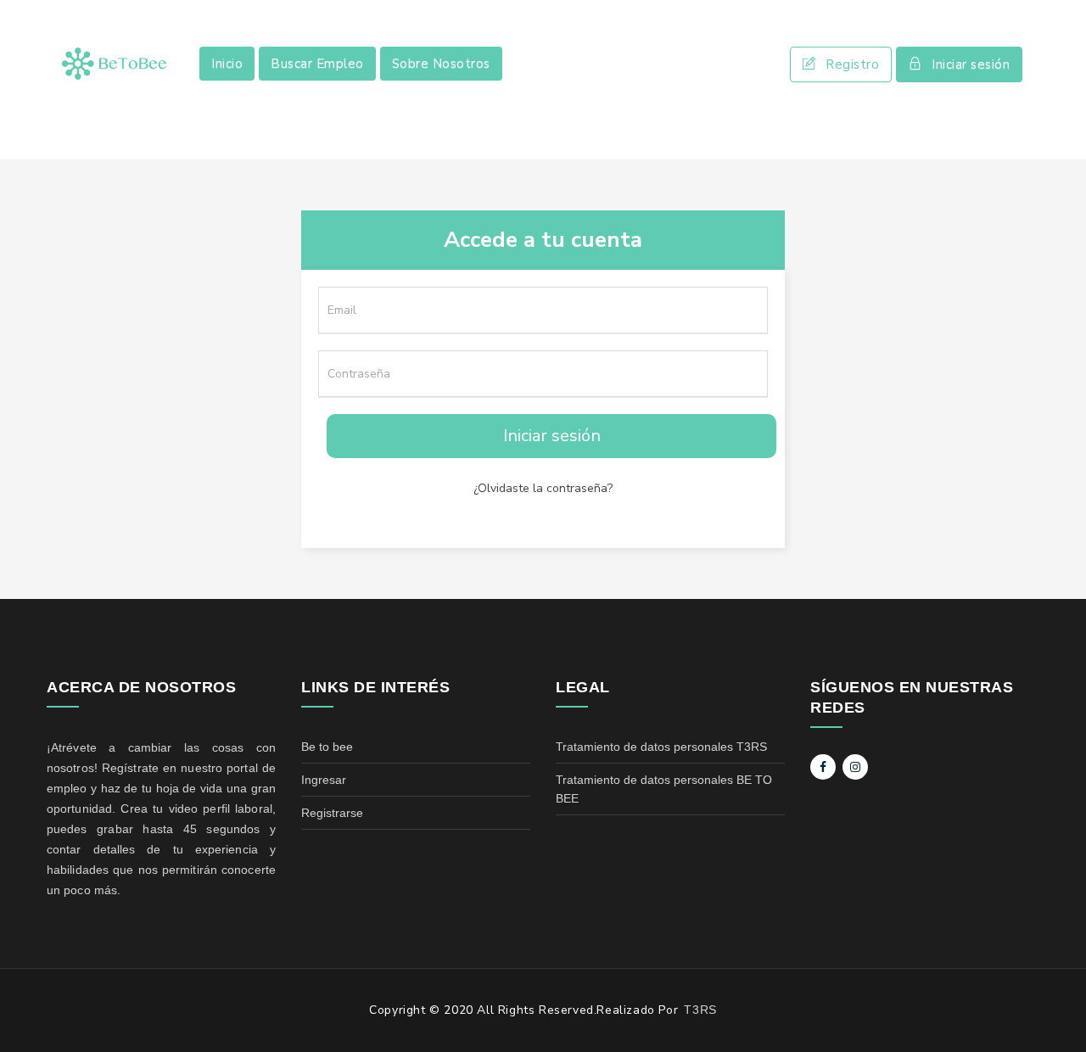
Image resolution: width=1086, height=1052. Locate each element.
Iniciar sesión (971, 64)
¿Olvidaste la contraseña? (543, 488)
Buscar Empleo (317, 63)
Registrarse (332, 813)
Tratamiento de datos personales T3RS (661, 746)
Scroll (1056, 1011)
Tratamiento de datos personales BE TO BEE (664, 789)
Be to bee (327, 746)
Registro (852, 64)
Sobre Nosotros (441, 63)
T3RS (700, 1009)
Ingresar (323, 779)
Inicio (227, 63)
